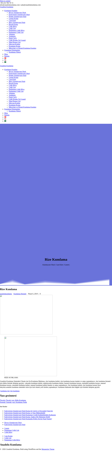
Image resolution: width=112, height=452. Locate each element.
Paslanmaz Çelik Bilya (16, 30)
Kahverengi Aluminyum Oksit (19, 14)
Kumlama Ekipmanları (12, 50)
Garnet (6, 428)
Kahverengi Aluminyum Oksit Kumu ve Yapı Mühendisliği (24, 413)
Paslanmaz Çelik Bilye (12, 440)
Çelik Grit (12, 28)
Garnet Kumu (13, 18)
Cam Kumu (8, 436)
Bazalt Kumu (13, 24)
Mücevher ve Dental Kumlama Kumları (22, 48)
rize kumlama (14, 391)
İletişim (6, 56)
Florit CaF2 (13, 38)
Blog (6, 54)
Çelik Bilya (13, 26)
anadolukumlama (6, 294)
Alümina (12, 34)
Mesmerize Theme (48, 449)
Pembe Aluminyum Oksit (17, 16)
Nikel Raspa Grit (14, 42)
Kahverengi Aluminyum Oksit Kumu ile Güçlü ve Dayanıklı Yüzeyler (28, 411)
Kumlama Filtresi (15, 52)
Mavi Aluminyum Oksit (17, 22)
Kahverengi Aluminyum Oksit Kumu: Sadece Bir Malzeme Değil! (27, 417)
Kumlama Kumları (10, 11)
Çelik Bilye (8, 432)
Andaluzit (12, 36)
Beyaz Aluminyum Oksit (17, 13)
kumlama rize (5, 391)
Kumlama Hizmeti (20, 294)
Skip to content (5, 1)
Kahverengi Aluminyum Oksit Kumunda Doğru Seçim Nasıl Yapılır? (28, 419)
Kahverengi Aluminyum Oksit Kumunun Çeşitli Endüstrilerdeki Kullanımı (30, 415)
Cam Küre (12, 20)
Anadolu (6, 7)
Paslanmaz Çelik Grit (16, 32)
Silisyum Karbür (14, 44)
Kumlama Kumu (14, 46)
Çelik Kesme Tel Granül (17, 40)
